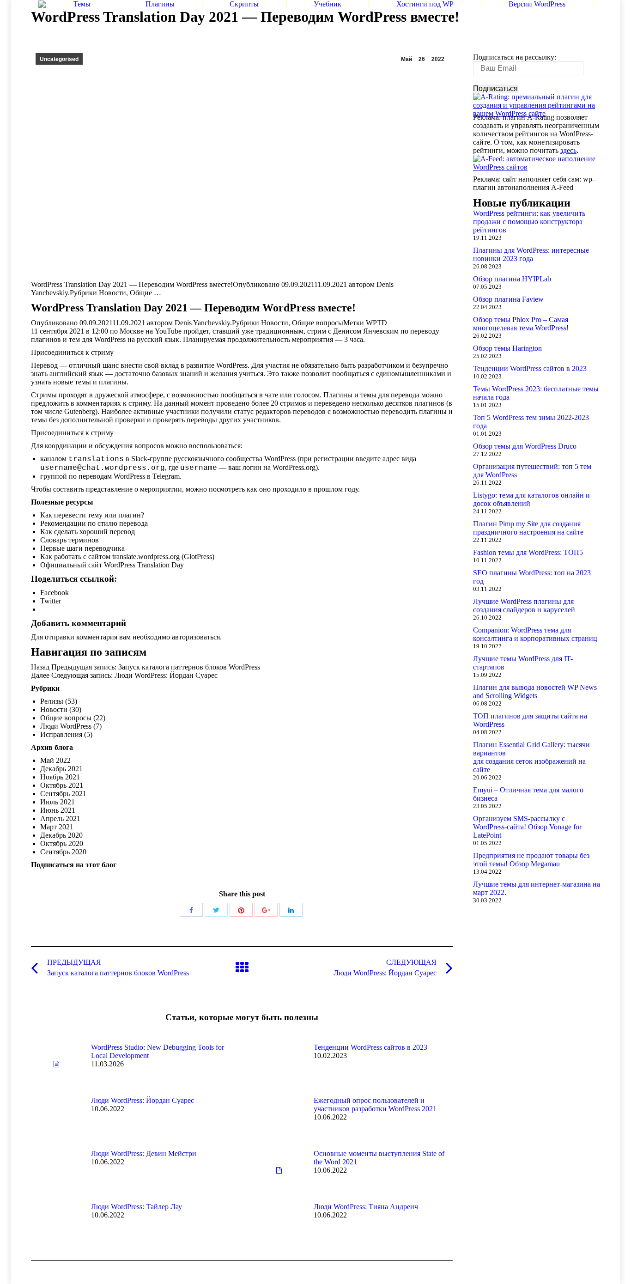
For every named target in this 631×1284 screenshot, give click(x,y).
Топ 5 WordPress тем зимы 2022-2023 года (531, 422)
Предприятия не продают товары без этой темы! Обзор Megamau (531, 860)
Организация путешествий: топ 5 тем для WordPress (532, 470)
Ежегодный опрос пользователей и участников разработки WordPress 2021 (375, 1104)
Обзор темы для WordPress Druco (524, 446)
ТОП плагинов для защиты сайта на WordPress (530, 720)
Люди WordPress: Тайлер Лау (136, 1207)
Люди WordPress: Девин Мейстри (143, 1153)
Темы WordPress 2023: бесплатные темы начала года (536, 393)
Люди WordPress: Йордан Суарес (142, 1100)
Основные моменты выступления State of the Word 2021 (379, 1158)
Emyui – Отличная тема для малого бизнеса (528, 794)
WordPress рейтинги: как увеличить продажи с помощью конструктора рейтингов (529, 221)
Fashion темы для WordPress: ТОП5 (528, 552)
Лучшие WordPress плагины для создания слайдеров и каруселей (524, 605)
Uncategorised (59, 59)
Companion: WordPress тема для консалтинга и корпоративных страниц (535, 634)
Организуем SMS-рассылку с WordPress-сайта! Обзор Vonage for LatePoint (527, 827)
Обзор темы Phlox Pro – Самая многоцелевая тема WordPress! (521, 324)
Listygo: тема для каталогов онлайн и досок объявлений (531, 499)
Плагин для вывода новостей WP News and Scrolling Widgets (535, 691)
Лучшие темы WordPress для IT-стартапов (523, 663)
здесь (568, 150)
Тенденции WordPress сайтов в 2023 (370, 1047)
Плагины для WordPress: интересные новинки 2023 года (531, 254)
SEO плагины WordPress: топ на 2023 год (532, 577)
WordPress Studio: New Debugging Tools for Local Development (157, 1051)
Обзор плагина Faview (508, 299)
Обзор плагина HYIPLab (512, 279)
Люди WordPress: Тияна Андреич (366, 1207)
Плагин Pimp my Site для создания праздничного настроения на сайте (528, 528)
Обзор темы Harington (507, 348)
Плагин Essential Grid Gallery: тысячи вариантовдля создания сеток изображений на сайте (531, 757)
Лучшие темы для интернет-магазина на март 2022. (536, 888)
